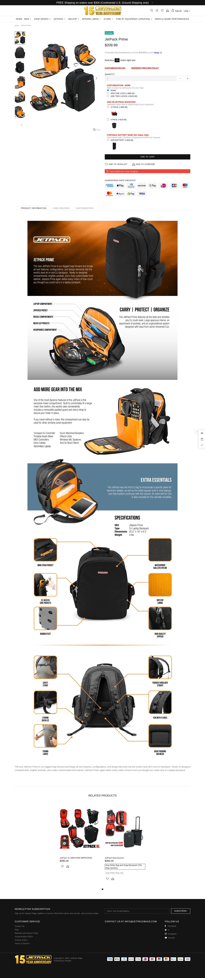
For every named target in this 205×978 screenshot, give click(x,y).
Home (17, 25)
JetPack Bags (102, 10)
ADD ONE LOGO (122, 93)
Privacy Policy (21, 940)
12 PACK (119, 107)
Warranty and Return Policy (27, 933)
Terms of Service (22, 943)
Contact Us (19, 926)
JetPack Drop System (114, 858)
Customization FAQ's (24, 936)
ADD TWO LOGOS (124, 96)
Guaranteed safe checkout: (120, 180)
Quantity (110, 74)
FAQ (17, 930)
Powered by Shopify (62, 961)
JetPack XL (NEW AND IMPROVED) (76, 858)
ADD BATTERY (122, 140)
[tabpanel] (79, 839)
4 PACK (118, 119)
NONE (113, 90)
